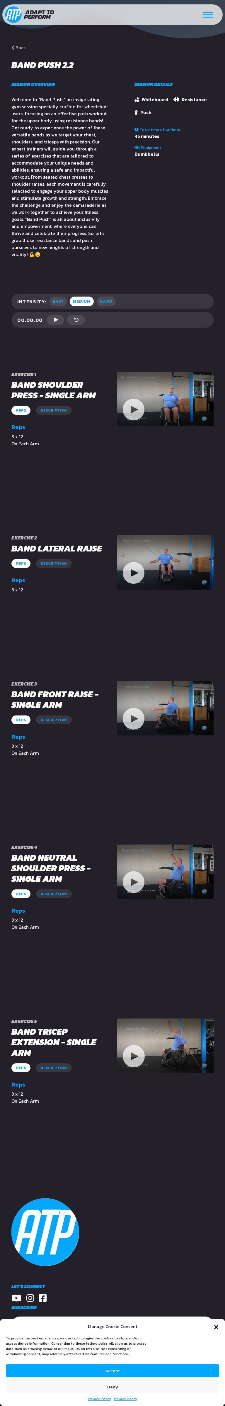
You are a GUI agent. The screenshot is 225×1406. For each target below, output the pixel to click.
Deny (112, 1386)
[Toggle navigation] (208, 15)
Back (20, 47)
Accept (112, 1370)
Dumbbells (146, 154)
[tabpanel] (165, 399)
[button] (216, 1326)
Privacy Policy (99, 1399)
